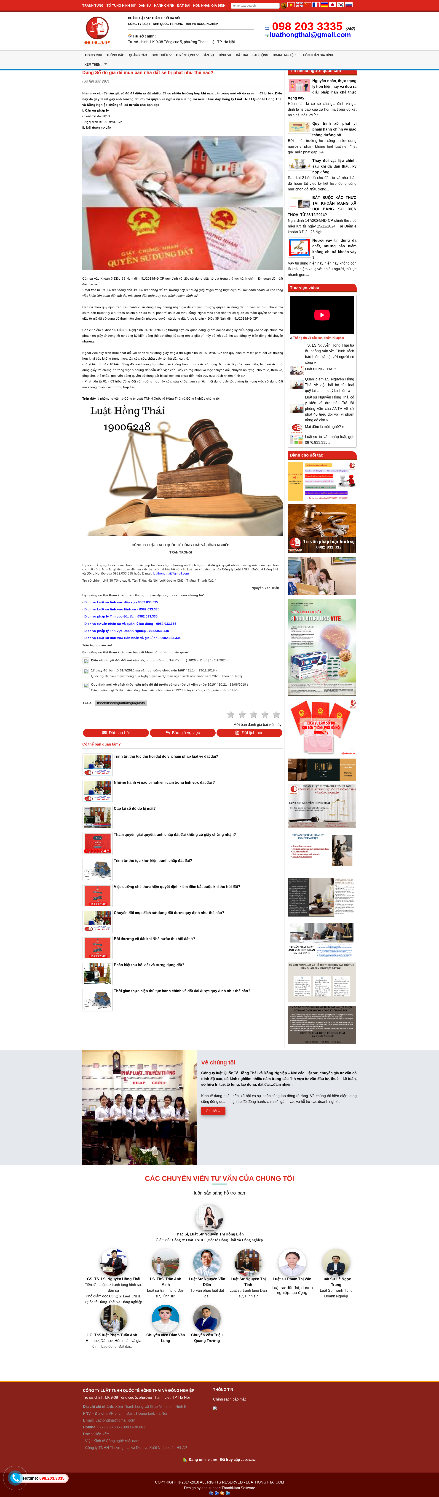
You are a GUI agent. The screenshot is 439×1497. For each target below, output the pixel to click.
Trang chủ (93, 55)
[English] (299, 6)
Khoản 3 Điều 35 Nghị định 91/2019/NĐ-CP (132, 278)
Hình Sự (225, 55)
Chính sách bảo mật (229, 1399)
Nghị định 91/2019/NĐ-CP (202, 353)
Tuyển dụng (185, 55)
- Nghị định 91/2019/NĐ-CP (102, 122)
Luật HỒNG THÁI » (320, 369)
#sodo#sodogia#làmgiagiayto (121, 703)
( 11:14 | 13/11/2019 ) (154, 670)
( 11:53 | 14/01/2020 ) (160, 660)
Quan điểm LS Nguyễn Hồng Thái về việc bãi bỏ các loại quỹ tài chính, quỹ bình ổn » (329, 385)
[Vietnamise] (291, 6)
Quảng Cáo (138, 55)
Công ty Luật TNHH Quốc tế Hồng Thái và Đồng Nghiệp (165, 398)
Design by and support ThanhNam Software (219, 1488)
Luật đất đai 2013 (96, 116)
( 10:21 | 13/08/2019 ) (169, 684)
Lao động (260, 55)
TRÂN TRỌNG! (180, 552)
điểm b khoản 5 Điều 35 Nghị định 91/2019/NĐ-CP (130, 330)
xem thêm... (94, 64)
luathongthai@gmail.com (310, 34)
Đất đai (242, 55)
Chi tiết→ (213, 1111)
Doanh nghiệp (284, 55)
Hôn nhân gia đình (318, 55)
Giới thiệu (160, 55)
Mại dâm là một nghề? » (324, 427)
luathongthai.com (265, 1482)
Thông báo (115, 55)
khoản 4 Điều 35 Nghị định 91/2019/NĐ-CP (226, 318)
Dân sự (208, 55)
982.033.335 (123, 573)
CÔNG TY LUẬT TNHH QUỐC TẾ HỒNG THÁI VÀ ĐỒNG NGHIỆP (181, 545)
